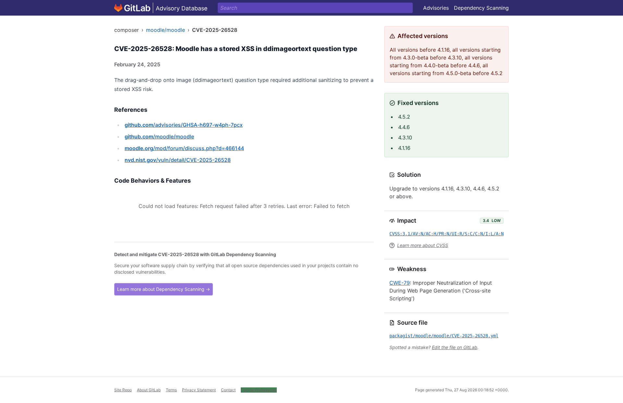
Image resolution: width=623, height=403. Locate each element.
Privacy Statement (199, 389)
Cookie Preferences (259, 389)
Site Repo (123, 389)
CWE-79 (399, 283)
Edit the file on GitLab (454, 347)
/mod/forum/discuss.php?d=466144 (184, 148)
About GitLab (149, 389)
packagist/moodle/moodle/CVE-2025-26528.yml (443, 335)
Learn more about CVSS (422, 245)
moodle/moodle (165, 30)
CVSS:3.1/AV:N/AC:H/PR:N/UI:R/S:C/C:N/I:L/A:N (446, 233)
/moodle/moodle (159, 136)
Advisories (436, 8)
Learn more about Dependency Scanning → (163, 289)
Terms (171, 389)
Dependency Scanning (481, 8)
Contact (228, 389)
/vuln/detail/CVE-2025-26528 (178, 160)
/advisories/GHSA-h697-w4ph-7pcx (184, 125)
